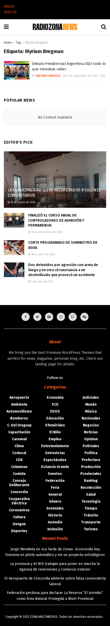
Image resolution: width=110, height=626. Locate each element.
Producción (91, 467)
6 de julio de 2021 (41, 281)
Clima (19, 446)
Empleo (55, 439)
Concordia (19, 492)
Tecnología (91, 501)
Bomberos (19, 418)
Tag (18, 42)
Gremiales (55, 508)
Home (8, 42)
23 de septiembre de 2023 (81, 75)
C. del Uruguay (19, 425)
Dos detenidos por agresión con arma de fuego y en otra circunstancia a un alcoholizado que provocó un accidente (63, 270)
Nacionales (91, 418)
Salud (91, 494)
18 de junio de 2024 (42, 254)
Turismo (91, 529)
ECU (55, 404)
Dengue (19, 524)
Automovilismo (19, 411)
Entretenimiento (55, 446)
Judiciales (91, 397)
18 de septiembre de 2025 (46, 232)
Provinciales (90, 474)
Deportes (19, 531)
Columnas (19, 467)
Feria (55, 487)
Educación (55, 418)
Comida (19, 474)
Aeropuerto (19, 397)
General (55, 494)
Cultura (19, 517)
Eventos (55, 474)
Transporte (91, 522)
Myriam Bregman (36, 42)
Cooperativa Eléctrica (19, 501)
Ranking (91, 480)
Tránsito (91, 515)
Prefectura (91, 460)
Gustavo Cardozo (48, 75)
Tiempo (90, 508)
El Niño (55, 432)
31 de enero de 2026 (22, 202)
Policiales (91, 446)
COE (19, 460)
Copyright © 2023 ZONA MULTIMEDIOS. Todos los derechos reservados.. (54, 617)
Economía (55, 397)
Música (91, 411)
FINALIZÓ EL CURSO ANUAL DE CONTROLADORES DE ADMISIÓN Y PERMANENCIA (56, 220)
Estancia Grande (55, 467)
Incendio (55, 522)
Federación (55, 480)
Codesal (19, 453)
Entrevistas (55, 453)
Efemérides (55, 425)
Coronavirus (19, 510)
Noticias (91, 432)
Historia (55, 515)
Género (55, 501)
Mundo (91, 404)
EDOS (55, 411)
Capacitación (19, 432)
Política (90, 453)
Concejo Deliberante (19, 482)
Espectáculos (55, 460)
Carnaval (19, 439)
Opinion (91, 439)
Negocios (91, 425)
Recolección (91, 487)
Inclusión (55, 529)
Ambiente (19, 404)
